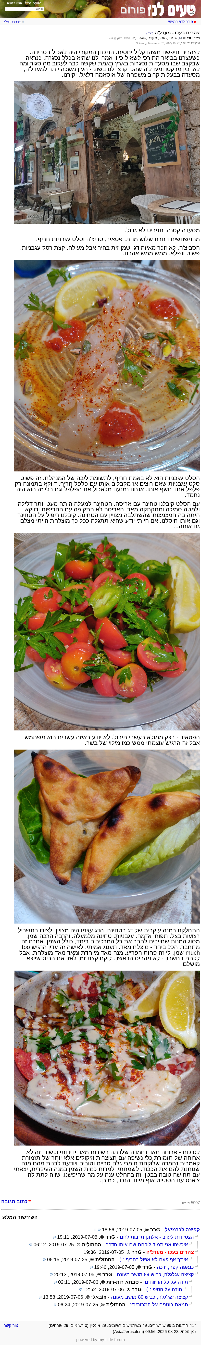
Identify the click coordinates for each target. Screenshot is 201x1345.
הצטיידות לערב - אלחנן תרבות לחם (157, 1237)
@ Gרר (112, 38)
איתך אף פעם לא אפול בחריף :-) (153, 1259)
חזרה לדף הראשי (180, 21)
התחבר (37, 3)
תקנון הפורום (14, 3)
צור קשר (11, 1325)
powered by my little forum (100, 1339)
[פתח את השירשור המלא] (95, 1229)
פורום (133, 10)
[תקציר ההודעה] (99, 1229)
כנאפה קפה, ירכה (175, 1267)
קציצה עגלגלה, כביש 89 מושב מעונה (155, 1274)
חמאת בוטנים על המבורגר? (159, 1304)
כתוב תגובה (14, 1201)
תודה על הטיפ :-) (164, 1289)
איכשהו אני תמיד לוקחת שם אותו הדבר (147, 1244)
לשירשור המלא (12, 21)
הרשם (28, 3)
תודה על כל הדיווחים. (165, 1282)
